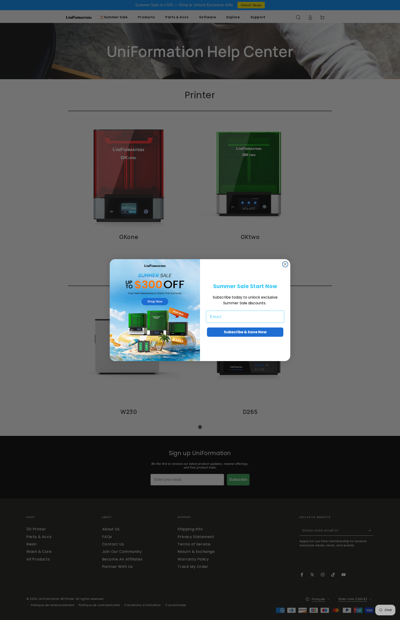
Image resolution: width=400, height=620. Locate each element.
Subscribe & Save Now (245, 332)
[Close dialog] (285, 264)
